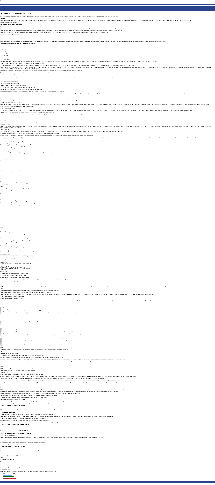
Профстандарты (6, 8)
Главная (4, 6)
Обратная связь (6, 10)
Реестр (4, 7)
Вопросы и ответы (6, 9)
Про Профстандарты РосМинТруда (12, 0)
